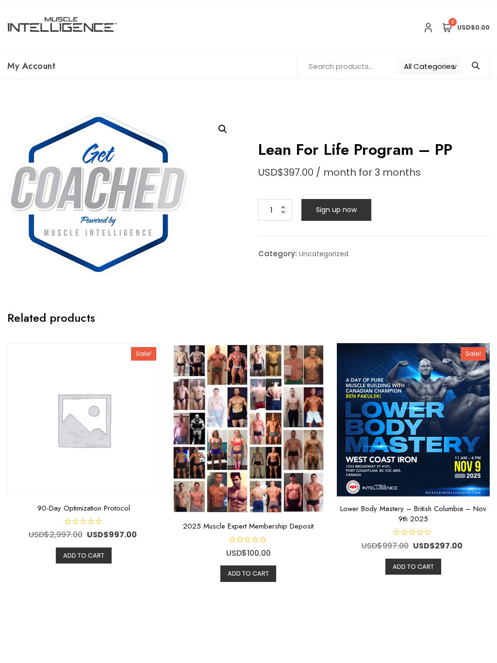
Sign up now (336, 210)
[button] (223, 129)
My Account (31, 66)
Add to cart (83, 555)
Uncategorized (323, 254)
